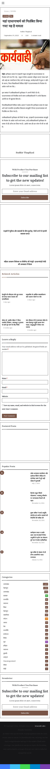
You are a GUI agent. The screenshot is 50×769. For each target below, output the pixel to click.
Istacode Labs (40, 726)
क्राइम (5, 596)
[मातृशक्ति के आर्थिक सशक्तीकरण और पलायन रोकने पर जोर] (37, 286)
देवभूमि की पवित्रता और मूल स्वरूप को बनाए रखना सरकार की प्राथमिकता (12, 296)
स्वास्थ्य (5, 603)
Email (4, 387)
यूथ (4, 642)
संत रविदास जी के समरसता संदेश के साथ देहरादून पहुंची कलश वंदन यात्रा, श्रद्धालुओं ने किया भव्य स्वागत (36, 323)
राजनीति (5, 599)
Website (5, 396)
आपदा (5, 622)
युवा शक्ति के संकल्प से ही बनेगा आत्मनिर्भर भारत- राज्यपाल (38, 554)
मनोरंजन (5, 634)
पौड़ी (4, 669)
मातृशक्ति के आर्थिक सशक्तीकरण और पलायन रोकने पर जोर (36, 295)
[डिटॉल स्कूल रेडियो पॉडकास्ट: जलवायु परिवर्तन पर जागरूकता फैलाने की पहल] (15, 501)
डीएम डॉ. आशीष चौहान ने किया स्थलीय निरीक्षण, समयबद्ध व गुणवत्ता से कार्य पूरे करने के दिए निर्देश (12, 322)
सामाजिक (6, 615)
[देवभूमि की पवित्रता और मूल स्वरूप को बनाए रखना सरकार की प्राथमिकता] (13, 286)
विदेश (5, 638)
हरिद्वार (5, 646)
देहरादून (5, 588)
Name (4, 378)
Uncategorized (9, 661)
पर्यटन (5, 619)
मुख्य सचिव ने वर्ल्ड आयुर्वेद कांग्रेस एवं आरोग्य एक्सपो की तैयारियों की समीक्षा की (39, 515)
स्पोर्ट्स (5, 657)
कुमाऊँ (5, 653)
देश (4, 626)
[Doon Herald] (15, 3)
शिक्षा (11, 16)
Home (6, 11)
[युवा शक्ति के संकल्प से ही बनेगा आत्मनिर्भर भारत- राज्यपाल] (15, 560)
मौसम (5, 665)
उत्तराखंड (13, 11)
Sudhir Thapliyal (26, 31)
